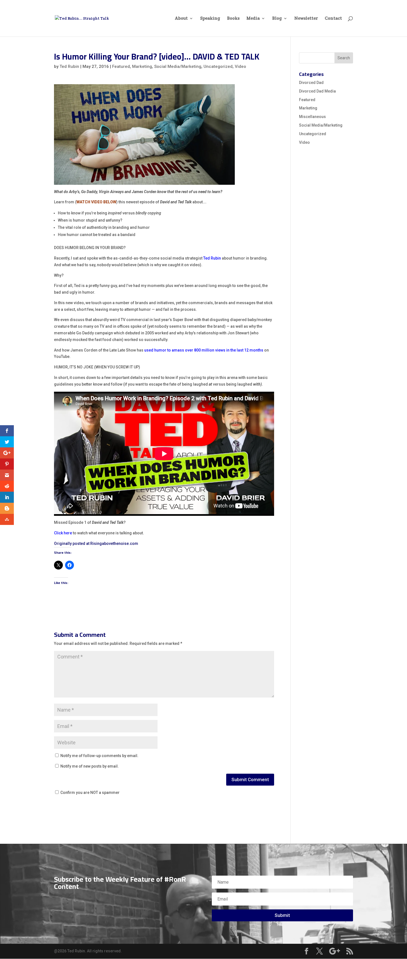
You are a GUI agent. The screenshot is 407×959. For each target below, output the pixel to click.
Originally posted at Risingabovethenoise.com (96, 543)
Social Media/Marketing (177, 66)
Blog (277, 18)
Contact (333, 18)
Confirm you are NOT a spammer (90, 792)
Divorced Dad (311, 82)
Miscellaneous (312, 116)
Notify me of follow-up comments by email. (99, 755)
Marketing (142, 66)
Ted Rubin (69, 66)
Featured (121, 66)
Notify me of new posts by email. (89, 766)
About (181, 18)
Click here (63, 533)
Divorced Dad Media (317, 91)
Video (240, 66)
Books (233, 18)
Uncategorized (218, 66)
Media (253, 18)
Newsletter (306, 18)
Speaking (210, 18)
